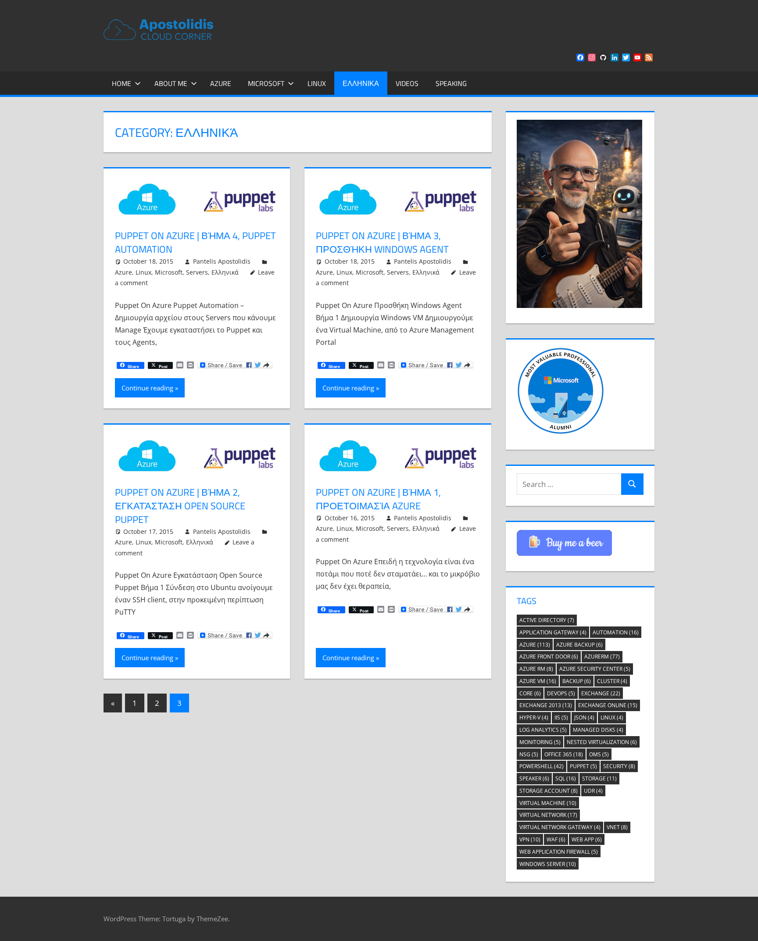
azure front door (548, 656)
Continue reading (147, 387)
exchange (600, 693)
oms (599, 754)
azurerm (602, 656)
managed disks (598, 729)
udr (593, 790)
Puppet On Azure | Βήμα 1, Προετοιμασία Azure (378, 499)
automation (616, 632)
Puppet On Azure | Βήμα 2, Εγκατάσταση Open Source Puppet (180, 506)
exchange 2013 (545, 705)
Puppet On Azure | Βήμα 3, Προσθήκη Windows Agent (382, 242)
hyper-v (533, 717)
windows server (547, 864)
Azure (220, 83)
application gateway (552, 632)
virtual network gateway (560, 827)
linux (612, 717)
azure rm (536, 669)
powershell (541, 766)
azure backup (579, 644)
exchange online (607, 705)
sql (565, 778)
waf (556, 839)
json (584, 717)
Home (121, 83)
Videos (407, 83)
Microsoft (266, 83)
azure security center (594, 669)
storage (599, 778)
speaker (534, 778)
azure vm (537, 681)
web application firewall (558, 851)
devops (561, 693)
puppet (583, 766)
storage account (548, 790)
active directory (546, 620)
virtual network (548, 815)
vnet (617, 827)
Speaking (451, 83)
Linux (316, 83)
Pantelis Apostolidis (221, 261)
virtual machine (547, 803)
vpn (529, 839)
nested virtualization (602, 742)
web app (587, 839)
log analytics (543, 729)
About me (170, 83)
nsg (528, 754)
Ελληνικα (361, 83)
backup (576, 681)
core (530, 693)
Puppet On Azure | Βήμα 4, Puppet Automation (195, 242)
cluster (612, 681)
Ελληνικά (225, 272)
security (619, 766)
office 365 (563, 754)
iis (561, 717)
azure (534, 644)
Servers (197, 272)
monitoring (540, 742)
